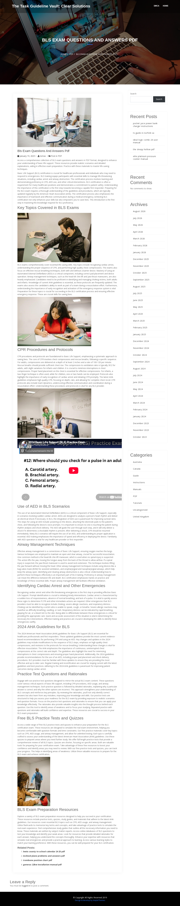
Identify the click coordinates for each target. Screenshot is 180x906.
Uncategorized (140, 510)
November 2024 (141, 348)
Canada (136, 468)
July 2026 (137, 218)
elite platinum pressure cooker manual (144, 157)
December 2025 (141, 259)
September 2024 (141, 361)
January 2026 (139, 252)
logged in (26, 885)
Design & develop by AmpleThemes (90, 900)
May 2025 (138, 307)
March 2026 (139, 238)
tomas (42, 156)
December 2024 (141, 341)
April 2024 (138, 396)
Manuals (137, 489)
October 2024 (140, 355)
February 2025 (140, 327)
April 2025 (138, 314)
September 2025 (141, 279)
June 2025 (138, 300)
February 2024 (140, 409)
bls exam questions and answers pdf (43, 151)
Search (133, 93)
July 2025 (137, 293)
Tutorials (137, 503)
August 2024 (139, 368)
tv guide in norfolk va (143, 133)
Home (165, 6)
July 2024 (137, 375)
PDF (60, 156)
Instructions (139, 482)
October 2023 (140, 437)
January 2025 (139, 334)
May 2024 (138, 389)
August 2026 (139, 211)
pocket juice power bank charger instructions (145, 124)
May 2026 (138, 225)
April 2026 (138, 231)
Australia (137, 462)
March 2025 (139, 320)
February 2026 (140, 245)
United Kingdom (141, 516)
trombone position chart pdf (37, 860)
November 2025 (141, 266)
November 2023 (141, 430)
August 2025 (139, 286)
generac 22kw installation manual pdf (42, 864)
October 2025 (140, 272)
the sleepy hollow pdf (144, 149)
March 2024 (139, 402)
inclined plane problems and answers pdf (44, 856)
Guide (136, 475)
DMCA (156, 6)
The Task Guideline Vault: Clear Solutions (51, 6)
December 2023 (141, 423)
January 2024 (139, 416)
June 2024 (138, 382)
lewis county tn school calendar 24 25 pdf (44, 851)
